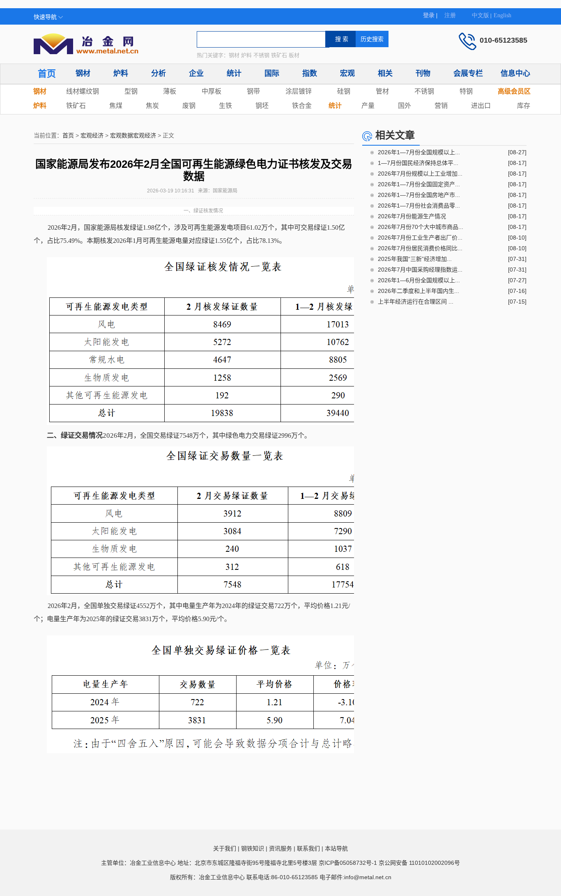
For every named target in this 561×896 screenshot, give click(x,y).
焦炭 (152, 105)
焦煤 (115, 105)
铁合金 (302, 105)
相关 (385, 73)
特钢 (466, 91)
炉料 (120, 73)
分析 (158, 73)
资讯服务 (280, 848)
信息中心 (515, 73)
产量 (368, 105)
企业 (196, 73)
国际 (271, 73)
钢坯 (262, 105)
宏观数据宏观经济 (133, 135)
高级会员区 (514, 91)
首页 (47, 74)
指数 (309, 73)
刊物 (423, 73)
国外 (404, 105)
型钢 (131, 91)
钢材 (83, 73)
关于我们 (224, 848)
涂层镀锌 (298, 91)
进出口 (481, 105)
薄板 (169, 91)
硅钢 (343, 91)
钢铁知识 (252, 848)
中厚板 (211, 91)
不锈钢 (424, 91)
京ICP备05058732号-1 (348, 862)
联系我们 (308, 848)
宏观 (347, 73)
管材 (382, 91)
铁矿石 (76, 105)
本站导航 (336, 848)
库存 (523, 105)
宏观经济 (91, 135)
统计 (234, 73)
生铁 (225, 105)
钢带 (253, 91)
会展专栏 (468, 73)
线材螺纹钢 (82, 91)
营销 (441, 105)
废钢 (188, 105)
